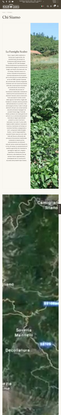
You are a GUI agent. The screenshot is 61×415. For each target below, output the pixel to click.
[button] (48, 6)
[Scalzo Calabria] (11, 6)
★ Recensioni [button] (59, 209)
